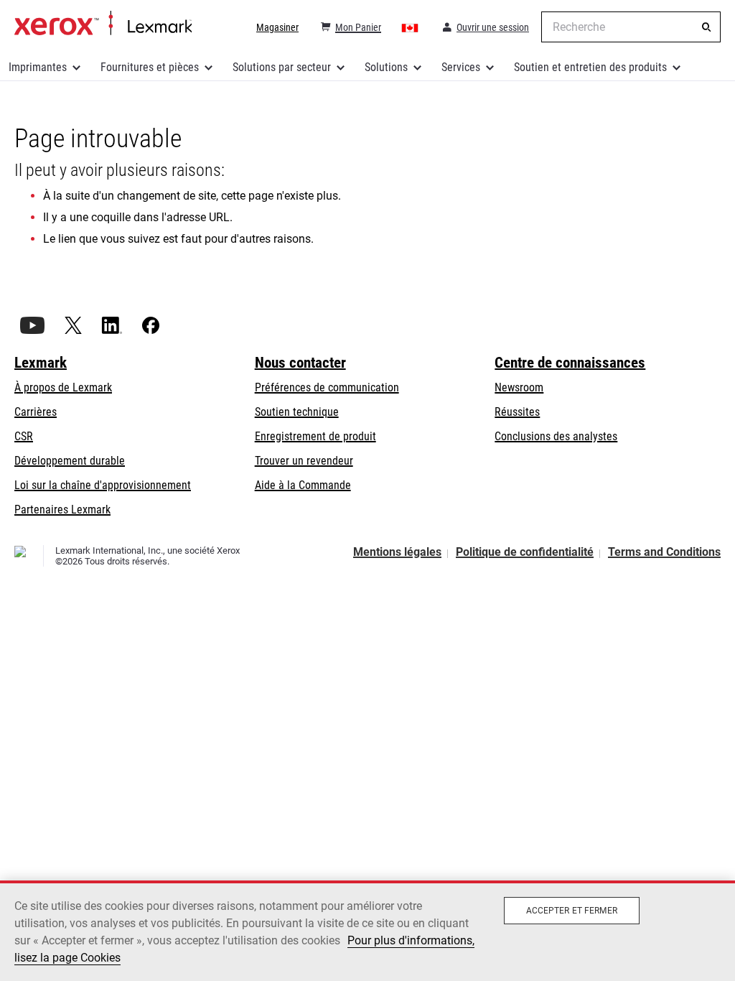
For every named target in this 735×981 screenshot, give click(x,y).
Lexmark (40, 362)
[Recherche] (706, 27)
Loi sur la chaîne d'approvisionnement (102, 485)
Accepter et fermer (571, 911)
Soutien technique (297, 412)
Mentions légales (397, 552)
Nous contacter (300, 362)
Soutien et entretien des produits (590, 67)
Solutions (386, 67)
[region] (367, 930)
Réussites (517, 412)
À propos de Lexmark (63, 387)
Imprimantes (38, 67)
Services (460, 67)
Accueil (103, 23)
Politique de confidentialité (525, 552)
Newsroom (519, 387)
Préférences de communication (327, 387)
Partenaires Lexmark (62, 509)
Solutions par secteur (282, 67)
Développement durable (69, 461)
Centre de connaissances (570, 362)
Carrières (35, 412)
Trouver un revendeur (304, 461)
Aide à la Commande (303, 485)
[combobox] (631, 26)
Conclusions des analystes (556, 436)
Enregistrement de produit (315, 436)
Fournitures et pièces (149, 67)
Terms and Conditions (664, 552)
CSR (23, 436)
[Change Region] (410, 27)
